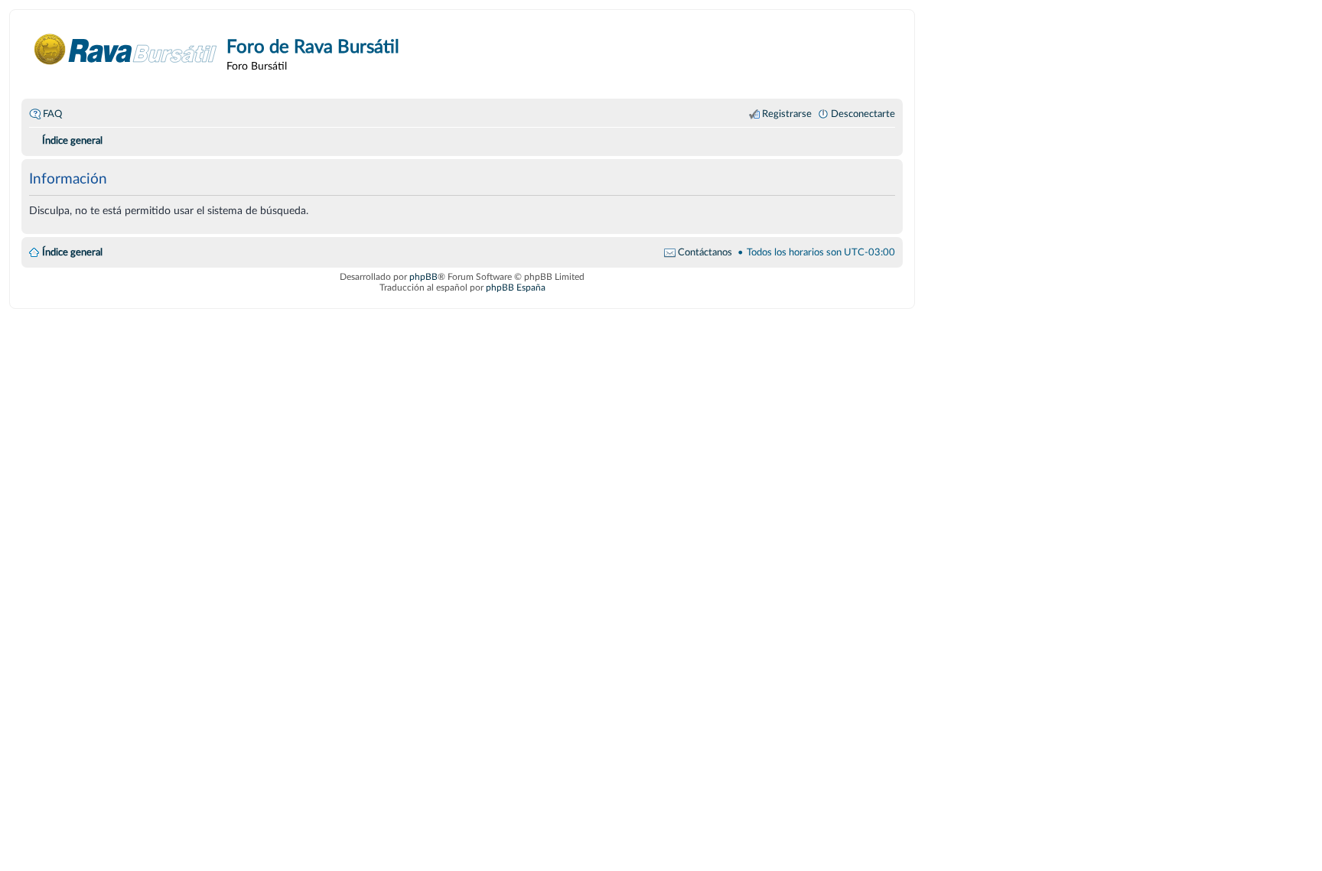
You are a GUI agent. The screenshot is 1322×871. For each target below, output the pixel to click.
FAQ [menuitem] (52, 114)
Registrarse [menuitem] (787, 114)
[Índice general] (125, 49)
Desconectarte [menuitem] (863, 114)
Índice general (72, 252)
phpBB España (515, 287)
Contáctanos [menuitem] (705, 252)
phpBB (423, 276)
